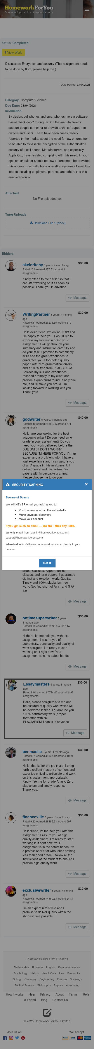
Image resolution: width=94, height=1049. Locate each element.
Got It (47, 563)
